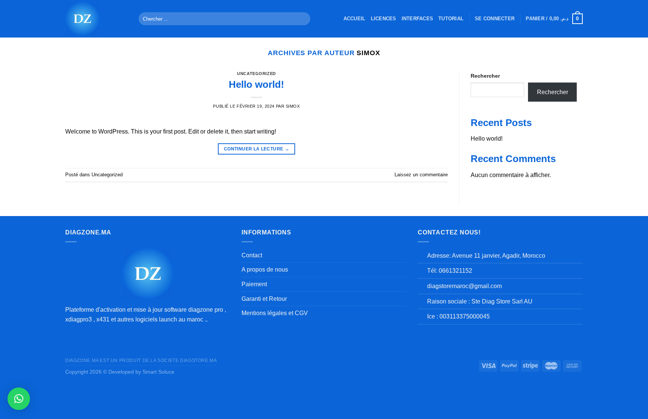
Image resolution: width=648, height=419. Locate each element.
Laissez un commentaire (421, 174)
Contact (252, 255)
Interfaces (418, 18)
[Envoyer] (303, 18)
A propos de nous (265, 269)
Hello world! (256, 84)
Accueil (355, 18)
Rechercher (485, 76)
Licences (383, 18)
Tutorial (451, 18)
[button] (19, 398)
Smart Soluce (158, 372)
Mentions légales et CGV (275, 313)
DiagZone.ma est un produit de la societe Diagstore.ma (141, 360)
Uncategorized (256, 73)
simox (368, 53)
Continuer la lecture (256, 149)
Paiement (254, 284)
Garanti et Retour (264, 299)
